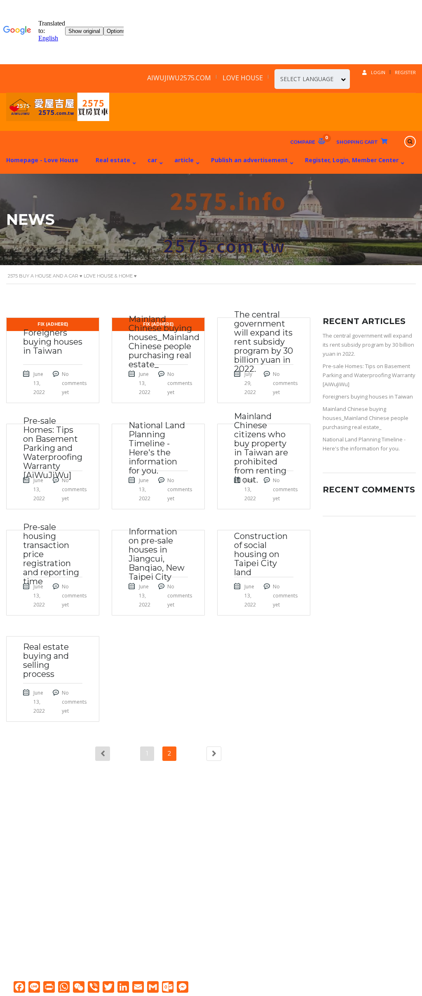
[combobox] (312, 79)
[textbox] (312, 79)
